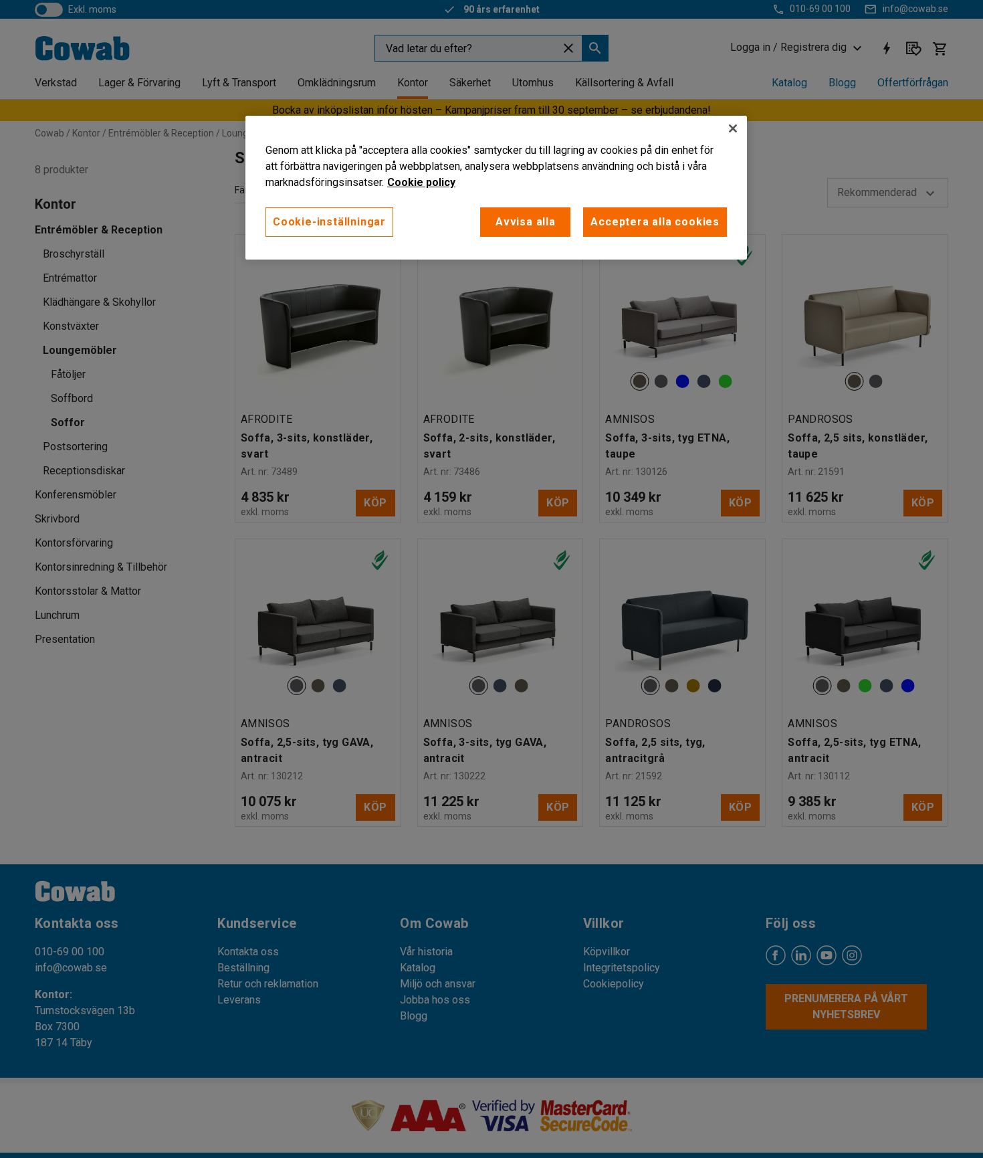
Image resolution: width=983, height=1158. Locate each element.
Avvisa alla (526, 221)
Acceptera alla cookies (655, 221)
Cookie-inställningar (329, 221)
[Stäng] (733, 128)
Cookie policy (421, 182)
